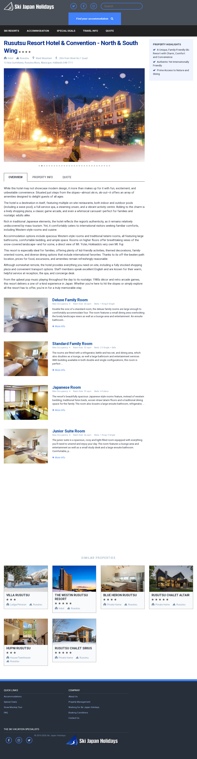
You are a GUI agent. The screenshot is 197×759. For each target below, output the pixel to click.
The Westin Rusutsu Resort (71, 597)
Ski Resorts (11, 30)
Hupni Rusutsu (18, 648)
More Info (60, 326)
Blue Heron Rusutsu (120, 595)
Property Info (43, 177)
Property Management (79, 702)
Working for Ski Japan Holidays (83, 707)
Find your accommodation (92, 18)
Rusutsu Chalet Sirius (73, 648)
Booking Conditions (78, 712)
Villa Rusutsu (18, 595)
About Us (73, 696)
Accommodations (13, 696)
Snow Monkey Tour (13, 707)
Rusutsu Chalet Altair (170, 595)
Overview (15, 177)
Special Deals (66, 30)
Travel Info (90, 30)
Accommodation (38, 30)
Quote (110, 30)
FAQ (6, 712)
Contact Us (73, 718)
